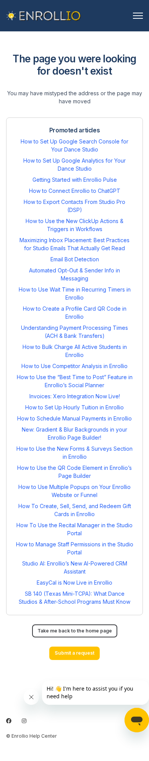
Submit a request (74, 653)
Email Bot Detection (74, 259)
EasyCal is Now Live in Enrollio (74, 582)
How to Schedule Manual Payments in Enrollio (74, 418)
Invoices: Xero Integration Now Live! (74, 396)
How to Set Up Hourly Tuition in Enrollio (74, 407)
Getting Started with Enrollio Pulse (74, 179)
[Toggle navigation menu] (138, 15)
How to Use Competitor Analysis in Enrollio (74, 366)
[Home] (43, 15)
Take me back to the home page (74, 631)
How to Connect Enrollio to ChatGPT (74, 190)
